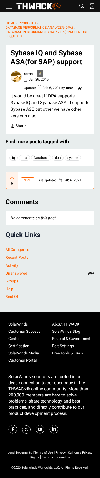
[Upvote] (12, 178)
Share (18, 126)
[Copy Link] (80, 87)
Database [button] (41, 158)
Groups (12, 281)
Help (9, 289)
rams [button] (28, 74)
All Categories (17, 249)
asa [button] (24, 158)
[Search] (82, 6)
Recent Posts (17, 257)
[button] (16, 76)
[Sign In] (92, 6)
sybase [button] (73, 158)
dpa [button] (58, 158)
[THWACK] (38, 6)
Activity (12, 265)
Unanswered (50, 273)
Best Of (12, 296)
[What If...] (40, 74)
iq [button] (13, 158)
